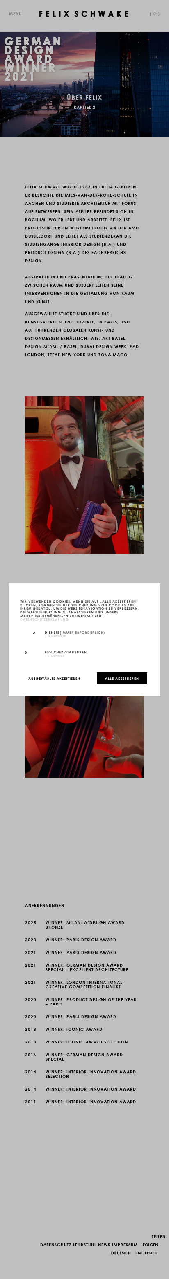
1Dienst (54, 655)
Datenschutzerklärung (44, 618)
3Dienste (55, 635)
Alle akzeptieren (122, 677)
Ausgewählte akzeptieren (54, 677)
